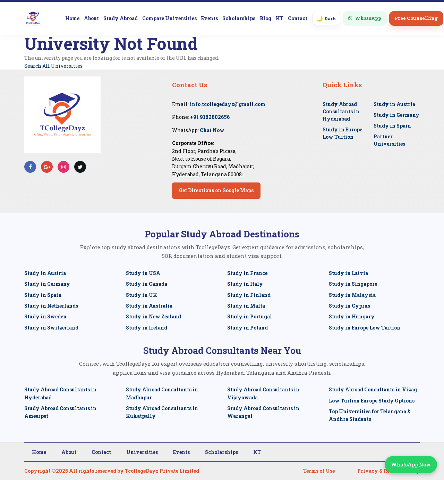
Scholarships (238, 18)
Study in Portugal (249, 316)
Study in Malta (246, 305)
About (91, 18)
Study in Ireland (146, 327)
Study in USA (143, 273)
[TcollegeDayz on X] (80, 167)
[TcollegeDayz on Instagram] (63, 167)
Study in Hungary (352, 316)
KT (279, 18)
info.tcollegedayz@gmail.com (227, 104)
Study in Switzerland (51, 327)
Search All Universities (53, 66)
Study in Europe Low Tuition (364, 327)
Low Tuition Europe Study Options (372, 400)
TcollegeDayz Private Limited (162, 470)
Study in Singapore (353, 283)
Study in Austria (394, 104)
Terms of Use (319, 470)
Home (72, 18)
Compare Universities (169, 18)
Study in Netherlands (51, 305)
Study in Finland (249, 295)
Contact (297, 18)
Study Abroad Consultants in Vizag (373, 389)
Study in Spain (392, 125)
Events (209, 18)
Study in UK (141, 295)
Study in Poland (247, 327)
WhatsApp (368, 18)
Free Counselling (416, 18)
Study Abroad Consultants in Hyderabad (341, 111)
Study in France (247, 273)
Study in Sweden (45, 316)
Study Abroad (120, 18)
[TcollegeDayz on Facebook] (30, 167)
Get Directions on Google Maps (216, 190)
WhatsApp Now (411, 464)
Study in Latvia (348, 273)
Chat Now (212, 130)
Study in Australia (149, 305)
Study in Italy (245, 283)
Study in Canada (146, 283)
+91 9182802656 (210, 117)
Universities (142, 452)
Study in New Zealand (153, 316)
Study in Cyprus (349, 305)
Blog (265, 18)
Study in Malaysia (352, 295)
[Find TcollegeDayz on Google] (47, 167)
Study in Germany (396, 115)
